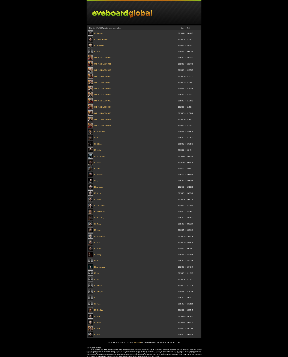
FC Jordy (97, 242)
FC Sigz (97, 168)
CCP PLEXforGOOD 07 (102, 88)
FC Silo (96, 273)
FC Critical (98, 144)
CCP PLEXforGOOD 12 (102, 58)
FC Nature (97, 322)
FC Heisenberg (99, 218)
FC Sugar (97, 230)
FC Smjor (97, 199)
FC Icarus (97, 298)
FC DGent (97, 248)
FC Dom (97, 335)
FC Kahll (97, 279)
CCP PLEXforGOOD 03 (102, 113)
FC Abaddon (98, 187)
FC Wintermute (99, 236)
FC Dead (97, 52)
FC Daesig (97, 224)
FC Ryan (97, 316)
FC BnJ (96, 261)
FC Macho (97, 304)
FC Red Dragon (99, 205)
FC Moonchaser (99, 156)
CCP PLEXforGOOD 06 (102, 95)
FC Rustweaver (99, 132)
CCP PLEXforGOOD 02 (102, 119)
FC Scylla (97, 150)
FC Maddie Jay (99, 211)
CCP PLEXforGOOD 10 (102, 70)
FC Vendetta (98, 175)
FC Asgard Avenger (101, 39)
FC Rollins (97, 193)
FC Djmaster (98, 33)
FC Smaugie (98, 291)
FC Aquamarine (99, 267)
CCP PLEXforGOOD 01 (102, 125)
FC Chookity (98, 310)
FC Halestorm (99, 45)
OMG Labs (137, 342)
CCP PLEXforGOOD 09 (102, 76)
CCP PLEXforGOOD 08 (102, 82)
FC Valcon (97, 162)
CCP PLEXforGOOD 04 (102, 107)
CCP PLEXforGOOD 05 (102, 101)
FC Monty (97, 255)
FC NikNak (98, 285)
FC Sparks (97, 181)
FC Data (97, 328)
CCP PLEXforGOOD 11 (102, 64)
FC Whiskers (98, 138)
